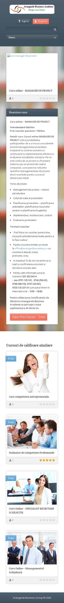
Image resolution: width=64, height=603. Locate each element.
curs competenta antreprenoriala (29, 396)
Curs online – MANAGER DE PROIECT (30, 90)
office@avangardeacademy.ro (31, 248)
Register (42, 21)
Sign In (25, 21)
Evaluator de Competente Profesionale (31, 452)
